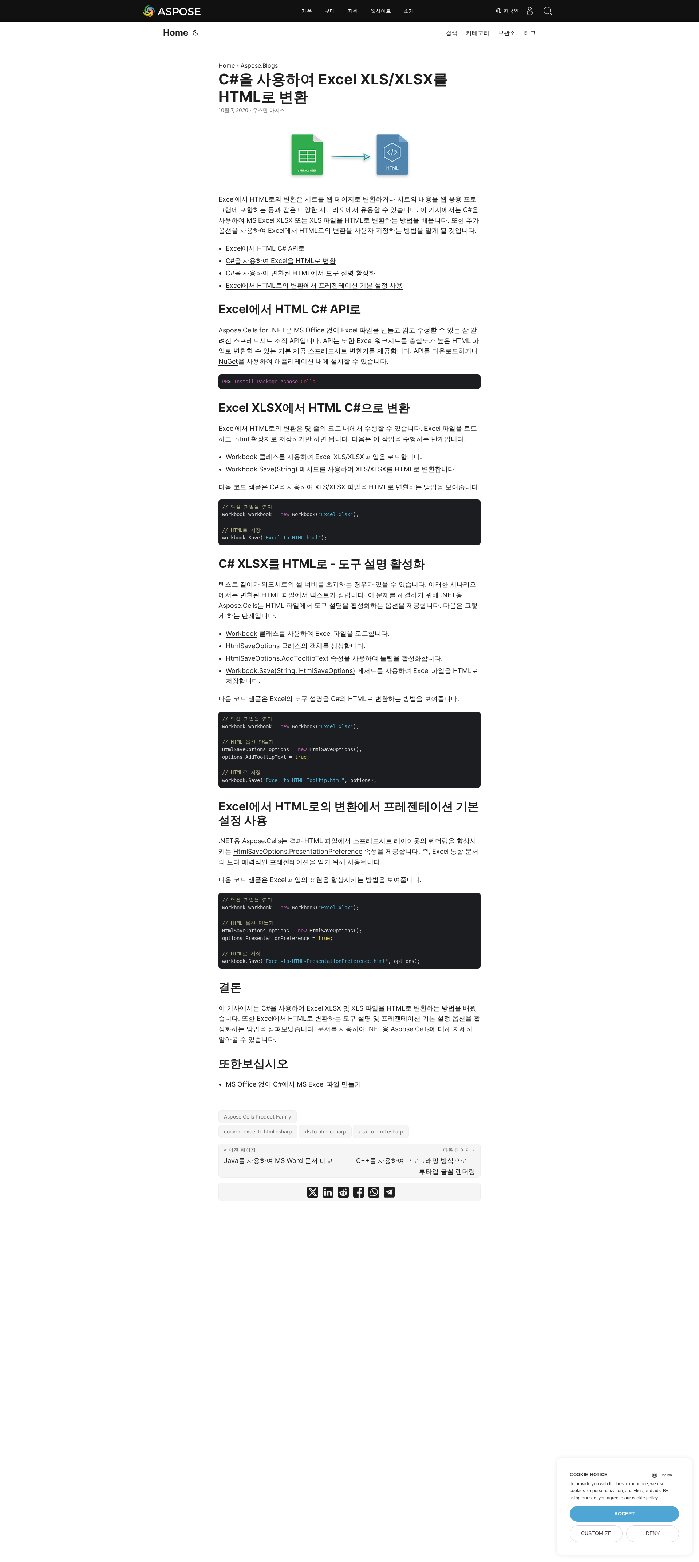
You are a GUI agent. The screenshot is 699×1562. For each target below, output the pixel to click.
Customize (596, 1533)
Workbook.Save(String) (262, 469)
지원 (353, 11)
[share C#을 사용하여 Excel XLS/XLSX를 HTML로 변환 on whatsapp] (373, 1194)
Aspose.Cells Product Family (257, 1116)
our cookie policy (640, 1498)
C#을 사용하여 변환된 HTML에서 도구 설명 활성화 (300, 273)
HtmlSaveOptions (253, 646)
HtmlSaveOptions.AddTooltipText (277, 658)
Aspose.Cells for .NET (251, 330)
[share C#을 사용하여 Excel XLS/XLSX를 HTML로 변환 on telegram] (389, 1194)
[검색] (548, 11)
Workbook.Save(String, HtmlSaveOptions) (290, 670)
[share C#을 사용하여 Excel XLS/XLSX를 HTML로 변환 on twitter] (312, 1194)
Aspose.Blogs (259, 65)
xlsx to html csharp (380, 1131)
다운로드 (445, 351)
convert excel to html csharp (258, 1131)
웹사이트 (381, 11)
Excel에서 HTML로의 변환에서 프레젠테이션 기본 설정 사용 (314, 285)
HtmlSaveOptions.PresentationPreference (297, 851)
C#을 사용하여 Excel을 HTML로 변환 (281, 260)
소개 (409, 11)
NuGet (228, 361)
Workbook (241, 457)
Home (175, 32)
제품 (307, 11)
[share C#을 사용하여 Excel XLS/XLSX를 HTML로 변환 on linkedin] (328, 1194)
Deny (653, 1533)
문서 (324, 1029)
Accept (624, 1514)
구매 (330, 11)
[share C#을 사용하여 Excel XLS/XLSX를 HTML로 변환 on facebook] (358, 1194)
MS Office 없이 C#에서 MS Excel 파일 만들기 (293, 1084)
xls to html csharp (325, 1131)
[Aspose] (172, 11)
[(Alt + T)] (195, 33)
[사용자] (530, 11)
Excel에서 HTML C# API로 (265, 248)
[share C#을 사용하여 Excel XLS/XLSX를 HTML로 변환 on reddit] (343, 1194)
